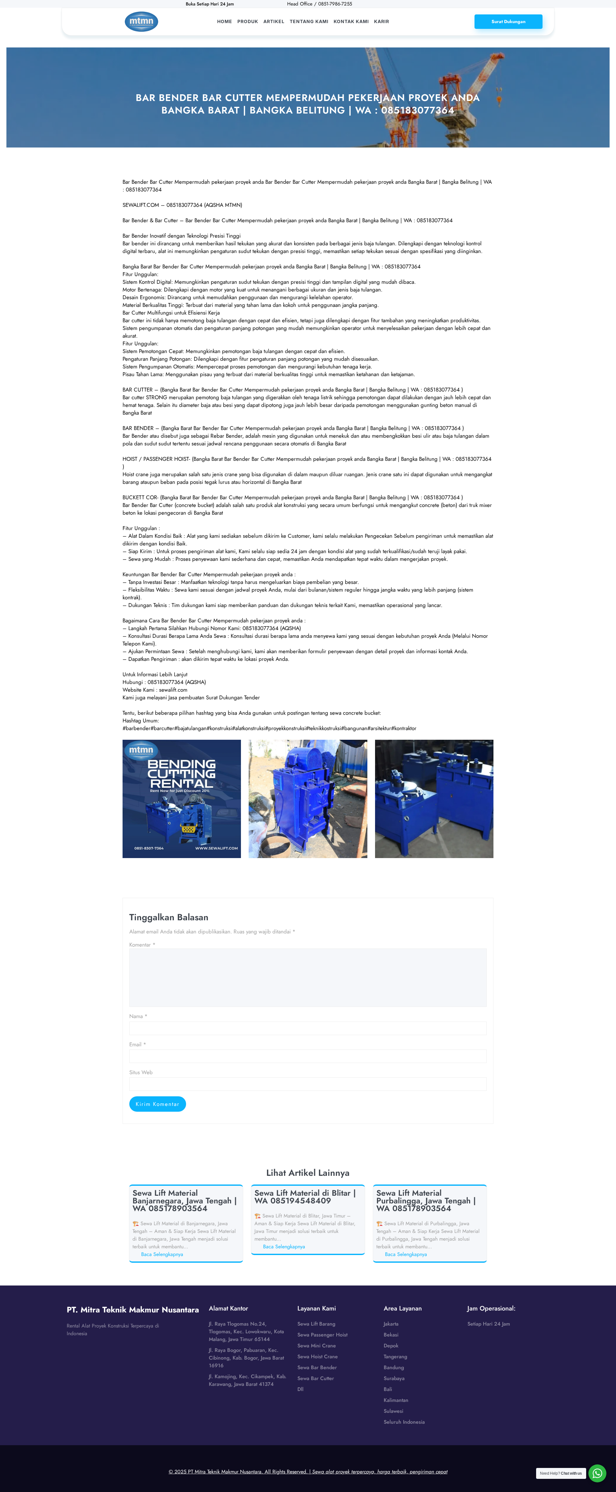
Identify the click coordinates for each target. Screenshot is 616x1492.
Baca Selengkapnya (163, 1254)
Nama (138, 1016)
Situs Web (141, 1072)
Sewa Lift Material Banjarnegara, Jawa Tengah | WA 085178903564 (185, 1200)
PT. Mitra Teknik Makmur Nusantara (133, 1309)
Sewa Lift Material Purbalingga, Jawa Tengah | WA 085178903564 (426, 1200)
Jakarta (391, 1324)
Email (137, 1044)
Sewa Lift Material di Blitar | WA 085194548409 (305, 1196)
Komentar (142, 944)
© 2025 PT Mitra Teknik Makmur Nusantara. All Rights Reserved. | (308, 1471)
